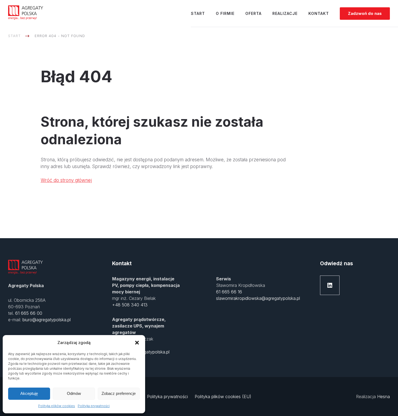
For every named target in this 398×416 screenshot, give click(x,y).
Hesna (383, 396)
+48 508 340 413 (130, 304)
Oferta (253, 13)
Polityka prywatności (94, 406)
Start (198, 13)
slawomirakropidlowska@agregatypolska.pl (258, 298)
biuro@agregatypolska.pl (46, 319)
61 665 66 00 (28, 313)
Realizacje (285, 13)
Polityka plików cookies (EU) (223, 396)
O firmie (225, 13)
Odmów (74, 393)
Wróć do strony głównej (66, 180)
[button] (137, 342)
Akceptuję (29, 393)
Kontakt (318, 13)
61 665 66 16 (229, 291)
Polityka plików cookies (56, 406)
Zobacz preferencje (119, 393)
